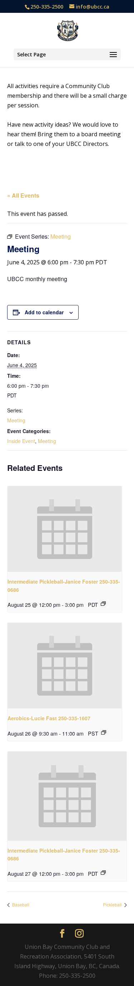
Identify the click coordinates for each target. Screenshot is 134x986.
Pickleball (113, 904)
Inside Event (21, 440)
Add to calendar (44, 312)
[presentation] (65, 529)
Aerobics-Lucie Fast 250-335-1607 (49, 718)
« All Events (23, 195)
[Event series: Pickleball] (103, 603)
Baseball (20, 904)
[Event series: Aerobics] (103, 732)
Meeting (16, 420)
